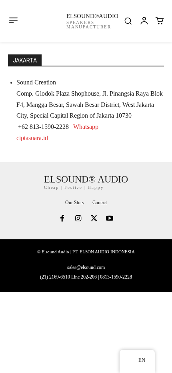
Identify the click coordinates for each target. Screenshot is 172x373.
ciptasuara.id (32, 137)
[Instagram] (78, 219)
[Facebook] (62, 219)
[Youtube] (110, 219)
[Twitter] (94, 219)
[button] (128, 20)
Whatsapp (85, 126)
